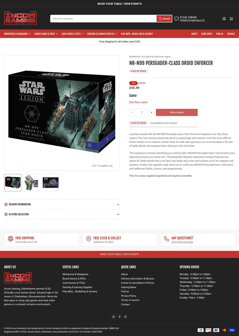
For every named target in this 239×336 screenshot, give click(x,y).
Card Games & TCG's (70, 33)
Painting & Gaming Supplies (100, 33)
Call (173, 242)
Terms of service (130, 300)
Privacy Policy (128, 295)
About (194, 33)
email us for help (185, 242)
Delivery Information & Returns (137, 278)
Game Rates (206, 33)
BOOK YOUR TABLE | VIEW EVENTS (120, 3)
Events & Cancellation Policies (137, 282)
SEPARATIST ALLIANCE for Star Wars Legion (149, 56)
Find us (219, 33)
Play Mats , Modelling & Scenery (137, 33)
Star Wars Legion (138, 102)
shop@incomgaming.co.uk (192, 20)
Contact (231, 33)
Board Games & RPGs (44, 33)
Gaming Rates (128, 287)
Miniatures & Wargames (16, 33)
